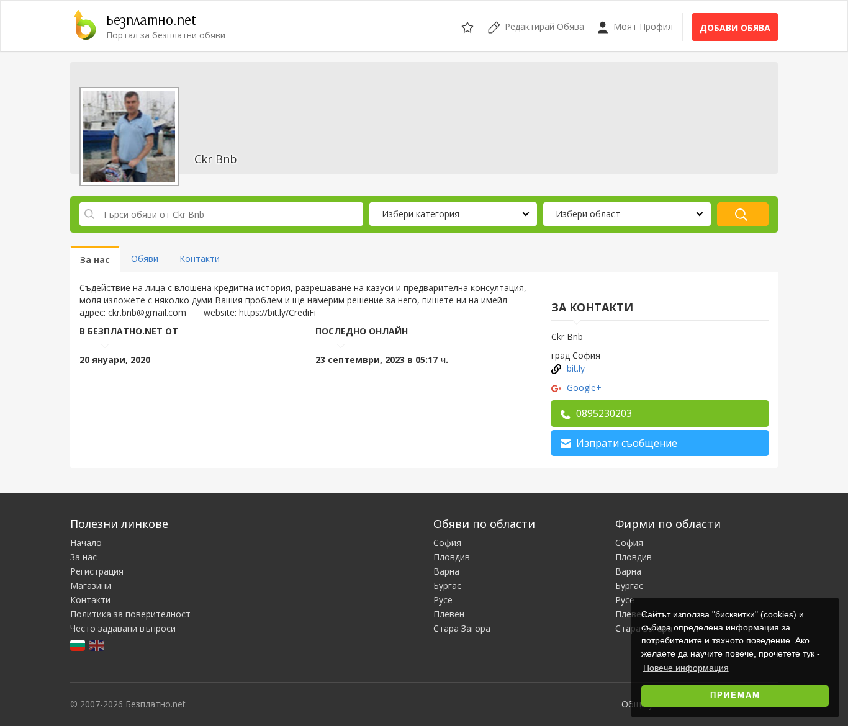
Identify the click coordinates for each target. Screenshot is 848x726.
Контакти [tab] (199, 258)
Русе (443, 600)
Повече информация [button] (686, 668)
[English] (97, 644)
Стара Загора (461, 628)
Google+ (584, 387)
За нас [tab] (95, 260)
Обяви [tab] (144, 258)
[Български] (78, 644)
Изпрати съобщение (625, 443)
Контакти (90, 600)
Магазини (90, 585)
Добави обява (735, 28)
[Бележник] (468, 25)
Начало (86, 543)
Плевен (448, 614)
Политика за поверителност (130, 614)
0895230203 (603, 413)
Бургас (447, 585)
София (447, 543)
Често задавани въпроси (123, 628)
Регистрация (97, 571)
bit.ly (576, 368)
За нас (83, 557)
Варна (446, 571)
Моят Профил (642, 26)
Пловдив (451, 557)
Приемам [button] (735, 695)
